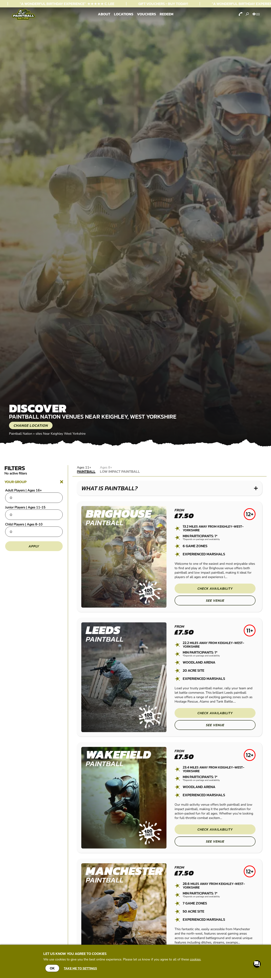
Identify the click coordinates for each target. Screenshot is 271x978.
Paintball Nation (20, 433)
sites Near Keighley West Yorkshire (61, 433)
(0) (258, 14)
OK (52, 968)
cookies (195, 959)
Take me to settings (80, 968)
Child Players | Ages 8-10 (24, 524)
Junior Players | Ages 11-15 (25, 507)
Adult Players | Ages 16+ (23, 490)
